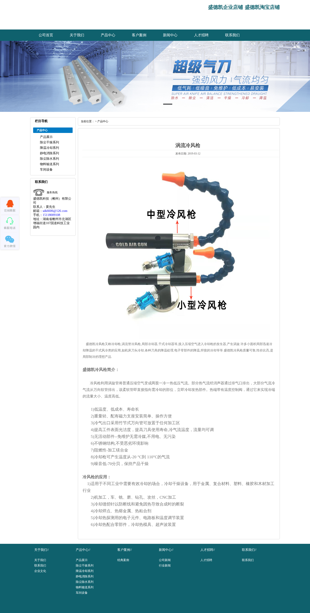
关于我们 (77, 35)
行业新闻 (165, 565)
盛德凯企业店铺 (225, 7)
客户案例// (124, 550)
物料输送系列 (49, 164)
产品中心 (108, 35)
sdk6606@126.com (55, 211)
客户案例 (139, 35)
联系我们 (232, 35)
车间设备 (46, 169)
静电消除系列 (49, 153)
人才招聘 (201, 35)
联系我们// (249, 550)
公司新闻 (165, 560)
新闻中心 (170, 35)
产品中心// (83, 550)
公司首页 (46, 35)
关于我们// (41, 550)
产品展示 (46, 137)
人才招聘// (207, 550)
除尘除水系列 (49, 158)
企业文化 (40, 571)
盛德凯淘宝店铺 (262, 7)
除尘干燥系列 (49, 142)
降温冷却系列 (49, 148)
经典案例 (123, 560)
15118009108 (51, 215)
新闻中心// (166, 550)
